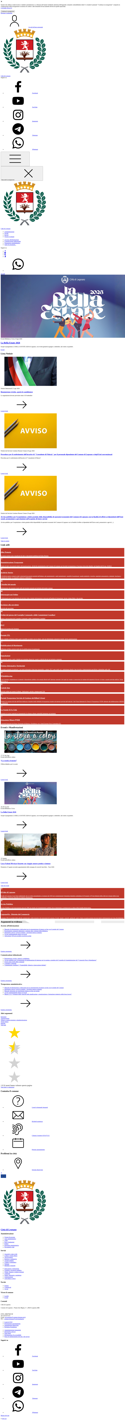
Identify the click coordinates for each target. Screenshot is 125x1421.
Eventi (2, 350)
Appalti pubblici (9, 1260)
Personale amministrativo (11, 1245)
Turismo (6, 1264)
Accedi (3, 274)
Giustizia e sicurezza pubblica (13, 1270)
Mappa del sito (5, 1415)
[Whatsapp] (18, 270)
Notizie (6, 1285)
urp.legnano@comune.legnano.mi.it (15, 1317)
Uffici (6, 1240)
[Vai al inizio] (1, 1173)
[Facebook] (5, 251)
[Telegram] (5, 256)
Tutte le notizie (5, 541)
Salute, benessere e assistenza (12, 1275)
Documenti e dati (9, 1247)
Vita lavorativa (8, 1257)
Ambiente (7, 1273)
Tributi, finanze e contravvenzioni (14, 1272)
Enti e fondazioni (9, 1242)
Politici (6, 1244)
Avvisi (6, 1289)
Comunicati (7, 1287)
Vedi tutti (3, 1025)
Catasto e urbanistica (10, 1262)
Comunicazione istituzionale (12, 241)
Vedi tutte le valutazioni (7, 1087)
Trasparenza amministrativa (12, 243)
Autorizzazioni (5, 1018)
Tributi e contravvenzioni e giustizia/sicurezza (14, 1020)
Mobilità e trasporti (9, 1265)
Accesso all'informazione (11, 240)
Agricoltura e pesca (10, 1278)
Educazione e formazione (11, 1268)
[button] (9, 232)
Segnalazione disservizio (11, 1325)
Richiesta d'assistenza (10, 1327)
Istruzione (3, 1017)
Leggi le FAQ (8, 1322)
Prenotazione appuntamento (12, 1323)
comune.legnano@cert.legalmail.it (14, 1319)
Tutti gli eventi (5, 885)
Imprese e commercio (10, 1259)
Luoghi (6, 1296)
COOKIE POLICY (6, 8)
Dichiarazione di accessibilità (12, 1335)
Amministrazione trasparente (12, 1330)
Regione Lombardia (6, 13)
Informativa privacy (10, 1332)
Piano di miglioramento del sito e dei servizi (17, 1336)
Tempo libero (4, 1022)
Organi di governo (9, 1237)
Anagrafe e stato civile (10, 1254)
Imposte (3, 1023)
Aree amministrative (10, 1239)
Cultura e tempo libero (10, 1256)
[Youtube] (5, 253)
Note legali (7, 1333)
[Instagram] (5, 255)
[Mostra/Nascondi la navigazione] (15, 159)
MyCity (4, 1418)
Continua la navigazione (7, 11)
